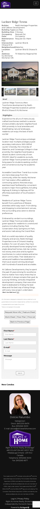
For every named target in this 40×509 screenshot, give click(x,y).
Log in (13, 499)
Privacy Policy (23, 499)
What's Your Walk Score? (9, 292)
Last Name (8, 339)
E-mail (6, 347)
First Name (9, 331)
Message (8, 356)
